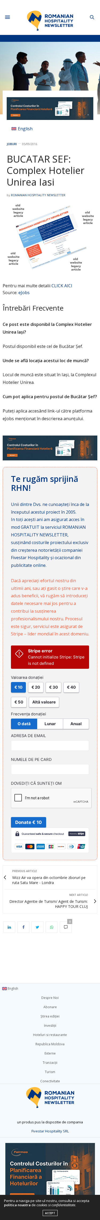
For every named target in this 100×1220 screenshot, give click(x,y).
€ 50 (18, 702)
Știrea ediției (50, 1016)
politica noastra (17, 1205)
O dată (24, 723)
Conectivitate (50, 1081)
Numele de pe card (31, 759)
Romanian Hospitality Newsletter (38, 195)
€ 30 (53, 687)
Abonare (50, 1007)
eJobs (24, 292)
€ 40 (71, 687)
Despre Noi (50, 997)
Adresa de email (28, 735)
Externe (50, 1053)
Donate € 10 (28, 822)
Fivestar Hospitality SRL (50, 1131)
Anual (76, 723)
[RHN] (50, 17)
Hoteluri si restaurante (50, 1035)
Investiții (50, 1025)
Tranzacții (50, 1062)
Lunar (50, 723)
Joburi (12, 143)
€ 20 (35, 687)
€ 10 (18, 687)
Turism (50, 1072)
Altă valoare (44, 702)
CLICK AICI (61, 286)
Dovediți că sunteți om (36, 783)
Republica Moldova (50, 1044)
